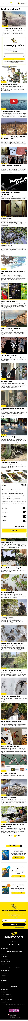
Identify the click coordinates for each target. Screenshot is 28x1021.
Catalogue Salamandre (6, 994)
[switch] (24, 512)
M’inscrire (13, 59)
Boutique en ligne (4, 954)
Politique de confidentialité (7, 999)
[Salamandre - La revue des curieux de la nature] (10, 3)
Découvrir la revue (18, 857)
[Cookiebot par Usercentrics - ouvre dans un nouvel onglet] (20, 485)
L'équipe (3, 978)
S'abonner (23, 3)
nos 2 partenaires (10, 491)
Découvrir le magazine (18, 876)
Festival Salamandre (5, 961)
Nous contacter (4, 948)
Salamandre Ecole (5, 959)
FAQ (2, 983)
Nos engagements (5, 970)
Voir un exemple (14, 51)
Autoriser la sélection (14, 534)
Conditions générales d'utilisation (8, 997)
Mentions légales (4, 1002)
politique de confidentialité (17, 61)
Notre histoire (4, 973)
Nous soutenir (4, 980)
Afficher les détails (19, 526)
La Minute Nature (4, 964)
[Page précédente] (9, 836)
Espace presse (4, 992)
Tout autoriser (14, 530)
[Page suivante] (19, 836)
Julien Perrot (4, 975)
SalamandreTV (4, 956)
